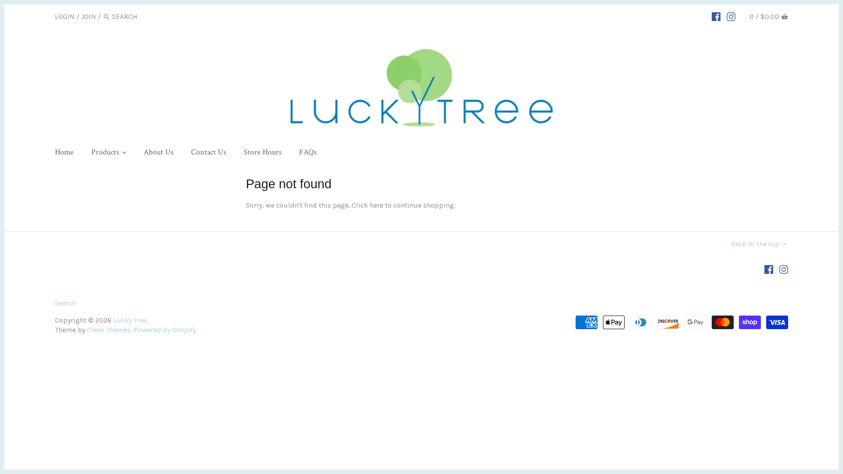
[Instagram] (731, 16)
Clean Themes (109, 330)
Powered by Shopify (165, 330)
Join (88, 16)
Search (65, 303)
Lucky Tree (129, 320)
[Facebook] (716, 16)
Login (65, 16)
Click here (367, 205)
